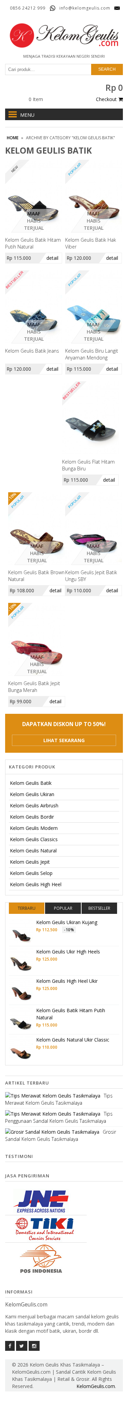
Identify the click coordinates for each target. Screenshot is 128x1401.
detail (52, 258)
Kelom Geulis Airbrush (34, 805)
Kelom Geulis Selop (31, 873)
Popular (63, 908)
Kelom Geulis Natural (33, 850)
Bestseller (99, 908)
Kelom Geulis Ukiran (32, 794)
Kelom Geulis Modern (34, 828)
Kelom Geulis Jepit (30, 862)
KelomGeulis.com (95, 1386)
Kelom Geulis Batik (31, 783)
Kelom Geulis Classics (34, 839)
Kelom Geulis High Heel (35, 884)
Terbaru (26, 908)
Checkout (106, 99)
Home (12, 138)
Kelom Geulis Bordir (32, 816)
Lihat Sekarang (64, 740)
